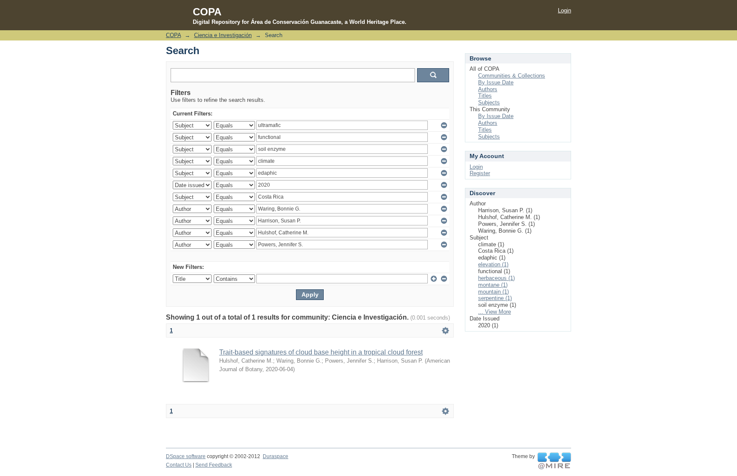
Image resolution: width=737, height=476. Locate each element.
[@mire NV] (554, 461)
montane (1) (493, 285)
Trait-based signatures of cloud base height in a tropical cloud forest (321, 352)
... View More (494, 312)
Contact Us (179, 465)
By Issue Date (496, 82)
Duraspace (275, 456)
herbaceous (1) (496, 278)
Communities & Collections (511, 75)
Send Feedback (213, 465)
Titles (485, 95)
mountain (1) (493, 291)
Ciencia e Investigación (223, 35)
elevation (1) (493, 264)
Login (564, 10)
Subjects (489, 102)
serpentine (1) (495, 298)
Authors (487, 89)
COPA (173, 35)
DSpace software (186, 456)
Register (480, 173)
